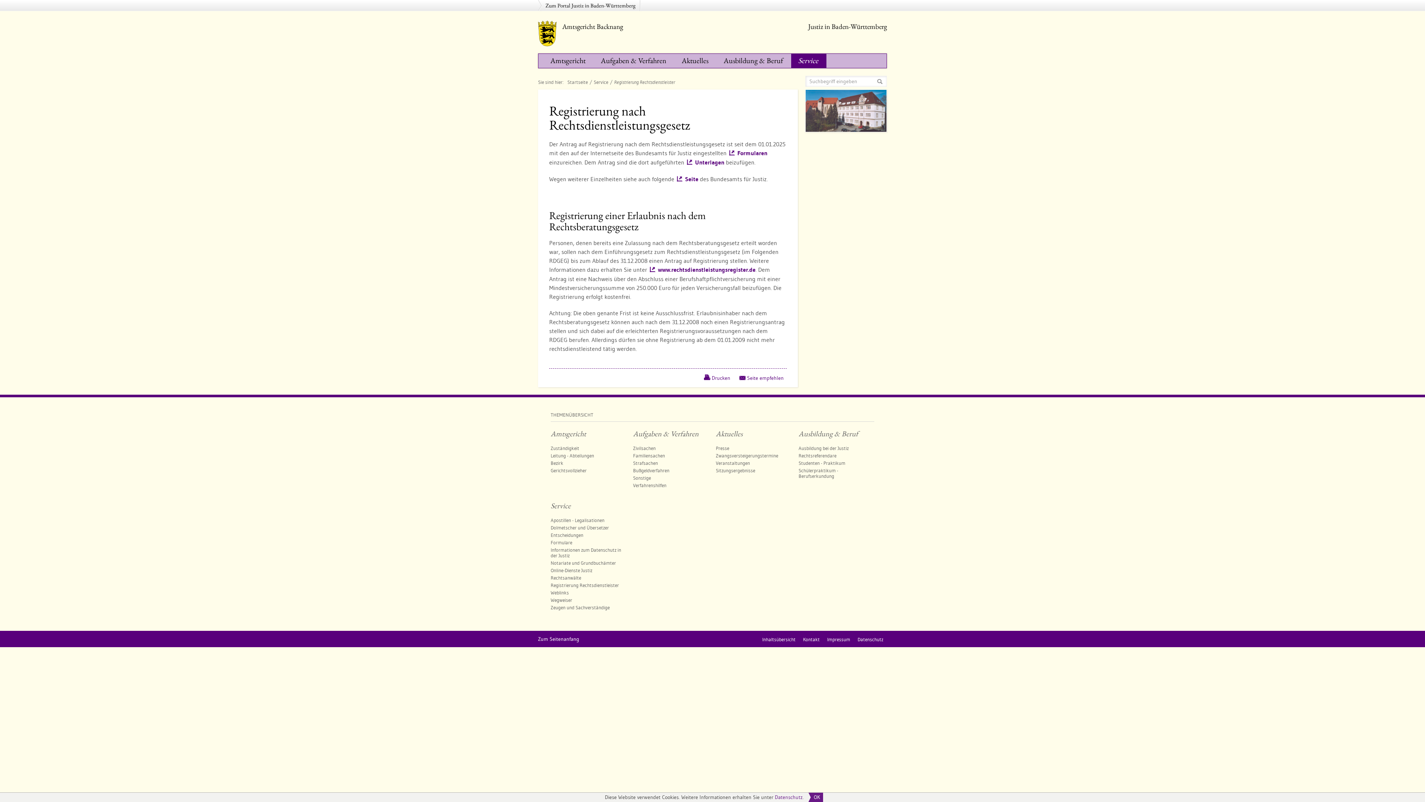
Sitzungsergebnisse (735, 470)
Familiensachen (649, 456)
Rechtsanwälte (566, 578)
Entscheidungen (567, 535)
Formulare (561, 542)
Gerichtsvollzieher (569, 470)
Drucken (721, 378)
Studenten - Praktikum (822, 463)
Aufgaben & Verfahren (633, 60)
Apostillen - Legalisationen (578, 520)
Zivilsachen (644, 448)
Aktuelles (695, 60)
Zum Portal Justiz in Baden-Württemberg (591, 5)
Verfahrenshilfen (649, 485)
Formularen (752, 153)
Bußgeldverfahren (651, 470)
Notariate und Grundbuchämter (583, 563)
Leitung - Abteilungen (572, 456)
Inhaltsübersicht (779, 639)
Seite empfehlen (765, 378)
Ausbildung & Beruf (753, 60)
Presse (722, 448)
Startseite (577, 82)
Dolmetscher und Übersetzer (580, 528)
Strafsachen (645, 463)
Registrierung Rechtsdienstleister (585, 585)
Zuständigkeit (565, 448)
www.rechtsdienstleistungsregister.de (707, 270)
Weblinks (560, 593)
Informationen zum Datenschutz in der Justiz (586, 552)
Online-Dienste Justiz (571, 570)
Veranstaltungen (733, 463)
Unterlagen (709, 162)
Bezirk (557, 463)
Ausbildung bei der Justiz (824, 448)
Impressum (838, 639)
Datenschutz (789, 797)
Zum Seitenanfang (558, 639)
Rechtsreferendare (817, 456)
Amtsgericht (568, 60)
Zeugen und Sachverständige (580, 607)
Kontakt (811, 639)
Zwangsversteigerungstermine (747, 456)
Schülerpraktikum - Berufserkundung (818, 473)
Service (808, 60)
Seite (691, 179)
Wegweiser (561, 600)
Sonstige (642, 478)
